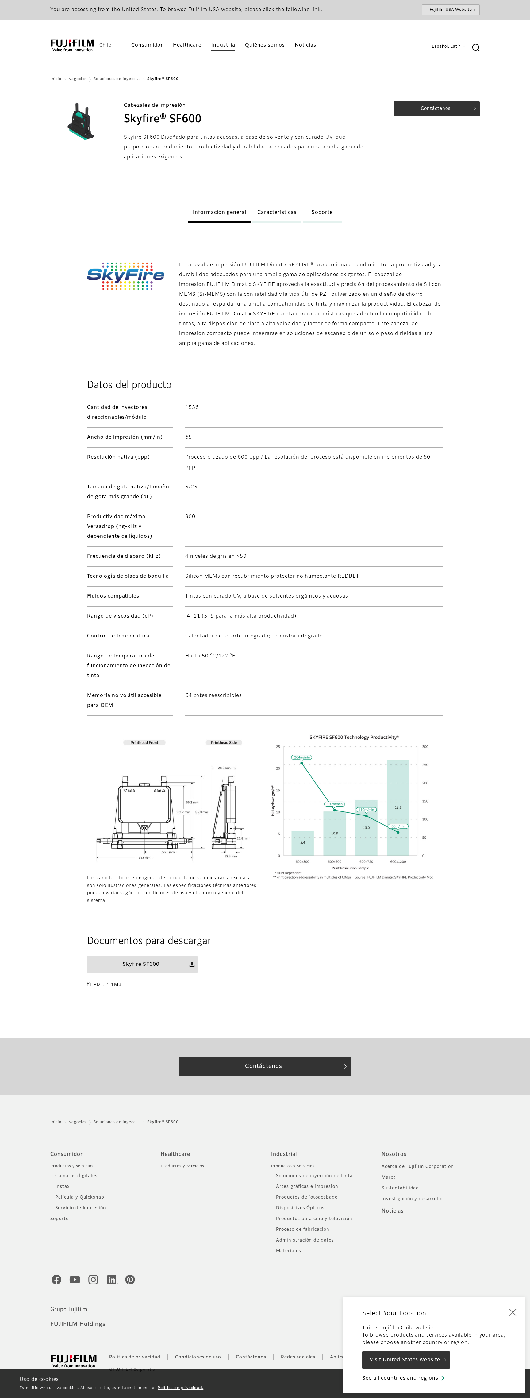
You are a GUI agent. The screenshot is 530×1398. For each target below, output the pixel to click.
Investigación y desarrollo (412, 1199)
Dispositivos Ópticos (300, 1208)
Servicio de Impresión (80, 1208)
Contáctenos (251, 1357)
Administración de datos (305, 1240)
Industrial (284, 1154)
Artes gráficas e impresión (307, 1186)
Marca (389, 1177)
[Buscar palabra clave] (475, 47)
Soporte (59, 1219)
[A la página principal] (72, 45)
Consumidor (66, 1154)
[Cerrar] (513, 1312)
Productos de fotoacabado (307, 1197)
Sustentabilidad (400, 1188)
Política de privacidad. (180, 1388)
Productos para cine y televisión (314, 1219)
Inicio (55, 79)
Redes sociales (298, 1357)
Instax (62, 1186)
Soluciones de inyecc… (117, 79)
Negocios (77, 79)
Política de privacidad (134, 1357)
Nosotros (394, 1154)
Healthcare (175, 1154)
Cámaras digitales (76, 1176)
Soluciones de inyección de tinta (314, 1176)
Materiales (288, 1251)
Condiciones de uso (198, 1357)
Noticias (393, 1211)
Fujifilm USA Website (451, 10)
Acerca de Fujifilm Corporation (418, 1167)
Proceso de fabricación (302, 1229)
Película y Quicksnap (79, 1197)
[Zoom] (173, 800)
